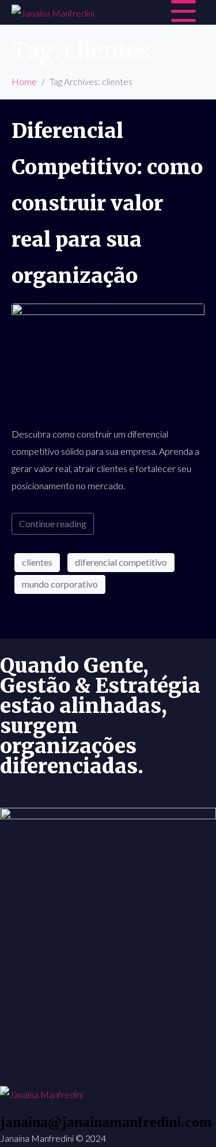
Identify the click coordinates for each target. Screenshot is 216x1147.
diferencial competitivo (121, 562)
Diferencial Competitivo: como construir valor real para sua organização (107, 203)
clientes (37, 562)
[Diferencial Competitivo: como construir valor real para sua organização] (108, 358)
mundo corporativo (60, 583)
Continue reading (52, 523)
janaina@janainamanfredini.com (106, 1122)
